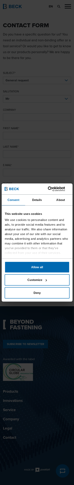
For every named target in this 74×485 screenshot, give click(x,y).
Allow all (37, 267)
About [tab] (60, 199)
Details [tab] (37, 199)
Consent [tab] (13, 199)
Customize (34, 280)
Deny (37, 292)
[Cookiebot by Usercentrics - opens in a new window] (52, 189)
